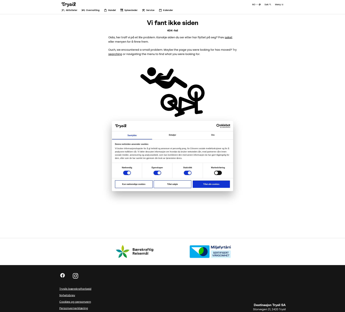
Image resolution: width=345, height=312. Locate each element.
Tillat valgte (172, 184)
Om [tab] (213, 135)
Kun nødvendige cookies (133, 184)
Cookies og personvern (75, 302)
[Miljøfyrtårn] (210, 251)
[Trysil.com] (68, 4)
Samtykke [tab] (132, 135)
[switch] (157, 173)
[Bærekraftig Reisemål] (134, 251)
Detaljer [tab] (172, 135)
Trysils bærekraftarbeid (75, 289)
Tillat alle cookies (211, 184)
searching (115, 54)
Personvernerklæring (73, 308)
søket (228, 37)
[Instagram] (75, 276)
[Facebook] (62, 275)
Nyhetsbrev (67, 295)
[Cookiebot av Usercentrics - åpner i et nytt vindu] (218, 126)
